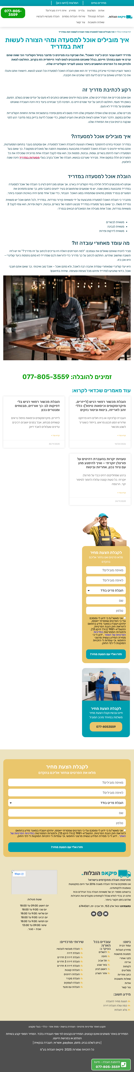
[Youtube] (93, 913)
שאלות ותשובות (96, 22)
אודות (101, 10)
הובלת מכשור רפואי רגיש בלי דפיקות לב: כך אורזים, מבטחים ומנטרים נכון (37, 406)
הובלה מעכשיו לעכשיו (47, 16)
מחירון (72, 10)
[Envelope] (105, 913)
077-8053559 (106, 727)
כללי (119, 31)
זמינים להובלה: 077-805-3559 (67, 377)
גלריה (81, 10)
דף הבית (127, 31)
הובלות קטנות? (96, 16)
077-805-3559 (13, 13)
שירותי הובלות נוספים (73, 16)
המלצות (91, 10)
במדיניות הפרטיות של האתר (110, 633)
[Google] (99, 913)
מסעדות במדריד (29, 157)
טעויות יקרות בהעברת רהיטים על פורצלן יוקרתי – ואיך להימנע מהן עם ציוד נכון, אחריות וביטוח (101, 463)
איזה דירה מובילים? (56, 10)
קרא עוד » (121, 435)
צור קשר (80, 22)
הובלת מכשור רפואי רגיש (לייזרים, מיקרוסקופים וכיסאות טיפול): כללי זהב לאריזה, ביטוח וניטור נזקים (101, 406)
